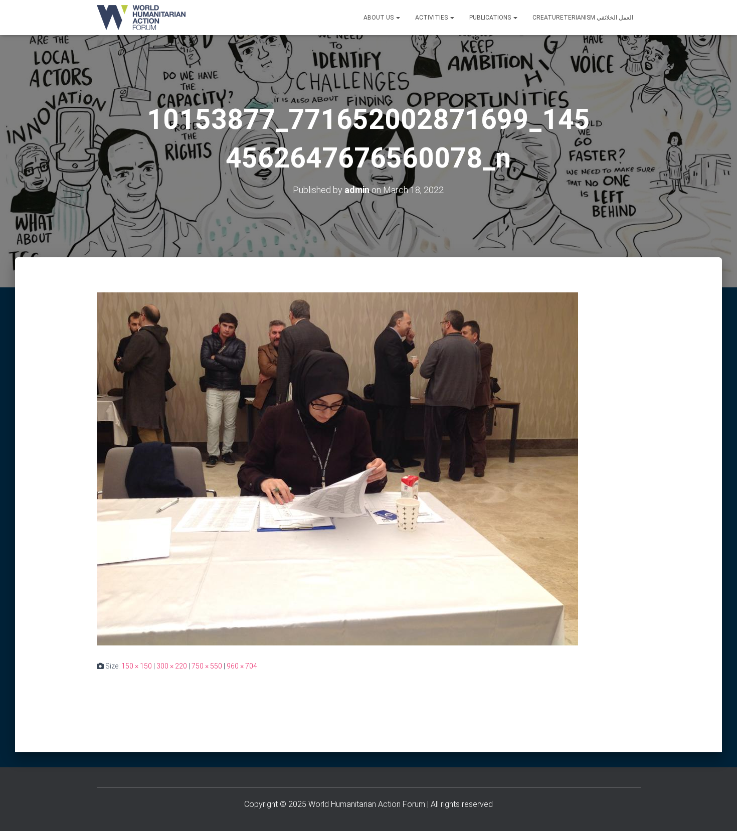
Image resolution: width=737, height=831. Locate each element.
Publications (490, 17)
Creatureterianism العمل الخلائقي (582, 17)
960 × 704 (242, 666)
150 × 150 (136, 666)
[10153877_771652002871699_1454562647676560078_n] (337, 468)
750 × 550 (207, 666)
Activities (432, 17)
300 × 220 (171, 666)
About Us (379, 17)
